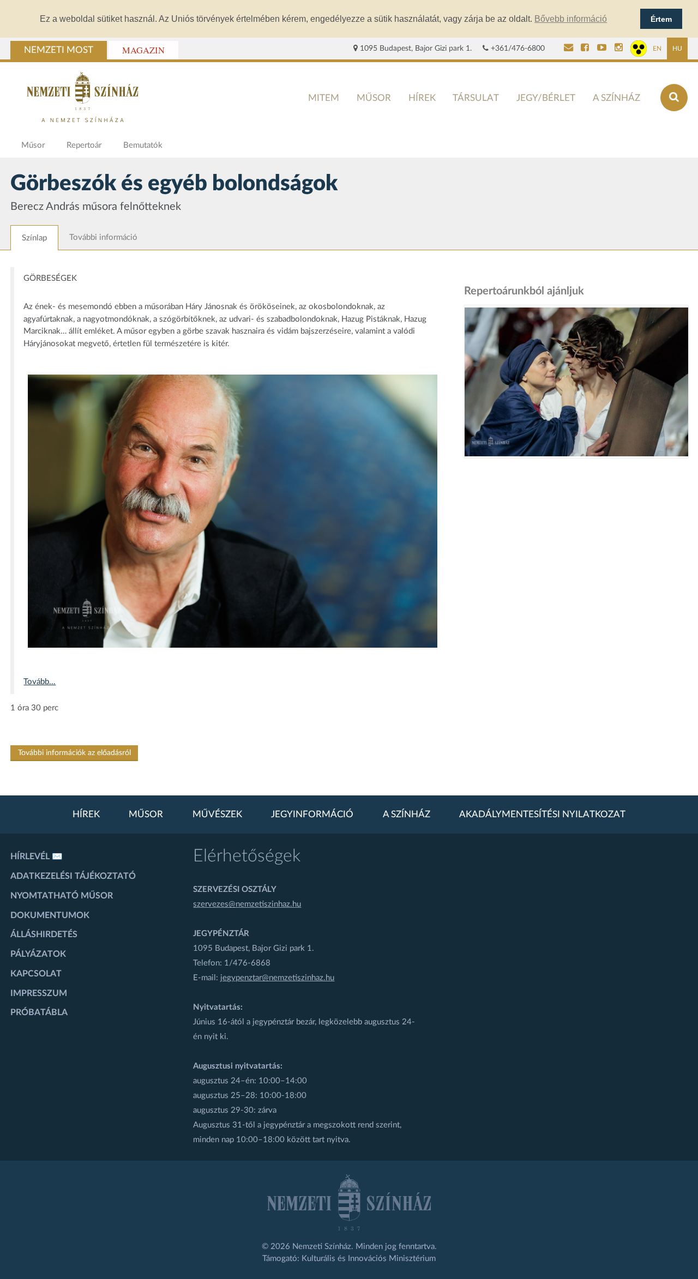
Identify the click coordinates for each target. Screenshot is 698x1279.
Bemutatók (143, 145)
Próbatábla (39, 1012)
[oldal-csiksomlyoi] (576, 381)
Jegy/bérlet (545, 97)
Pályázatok (38, 954)
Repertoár (84, 145)
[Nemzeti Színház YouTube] (601, 48)
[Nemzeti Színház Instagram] (619, 48)
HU (677, 48)
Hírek (422, 97)
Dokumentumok (49, 915)
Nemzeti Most (58, 50)
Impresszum (38, 993)
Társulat (476, 97)
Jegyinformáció (312, 814)
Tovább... (39, 682)
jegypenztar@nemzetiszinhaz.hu (277, 978)
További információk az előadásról (74, 753)
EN (657, 48)
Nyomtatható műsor (61, 895)
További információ (103, 237)
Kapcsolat (36, 973)
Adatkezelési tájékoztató (73, 876)
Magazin (143, 50)
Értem (661, 19)
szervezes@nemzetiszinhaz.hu (247, 904)
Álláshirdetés (43, 934)
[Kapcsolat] (568, 48)
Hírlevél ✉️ (36, 856)
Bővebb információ (570, 18)
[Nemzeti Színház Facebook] (585, 48)
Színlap (34, 238)
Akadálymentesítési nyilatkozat (542, 814)
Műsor (374, 97)
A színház (616, 97)
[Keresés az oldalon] (674, 97)
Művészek (217, 814)
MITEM (323, 97)
